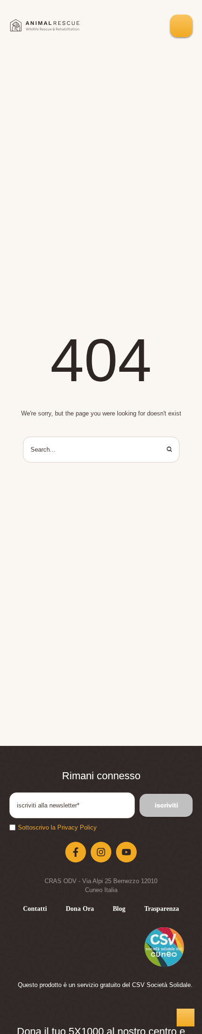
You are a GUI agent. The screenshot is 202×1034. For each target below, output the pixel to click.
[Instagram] (101, 852)
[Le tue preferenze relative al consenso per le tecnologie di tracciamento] (185, 1017)
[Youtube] (126, 852)
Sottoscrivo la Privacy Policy (57, 827)
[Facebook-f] (75, 852)
